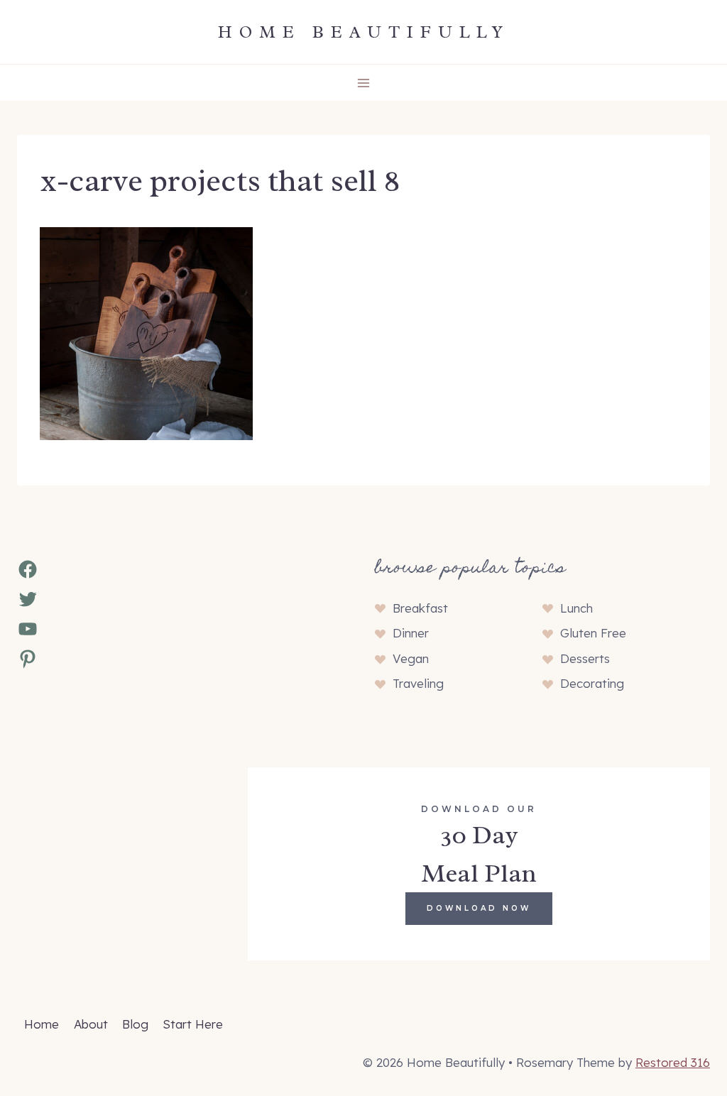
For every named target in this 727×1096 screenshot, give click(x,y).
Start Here (193, 1023)
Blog (135, 1023)
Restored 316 (672, 1062)
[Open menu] (364, 83)
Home (41, 1023)
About (91, 1023)
